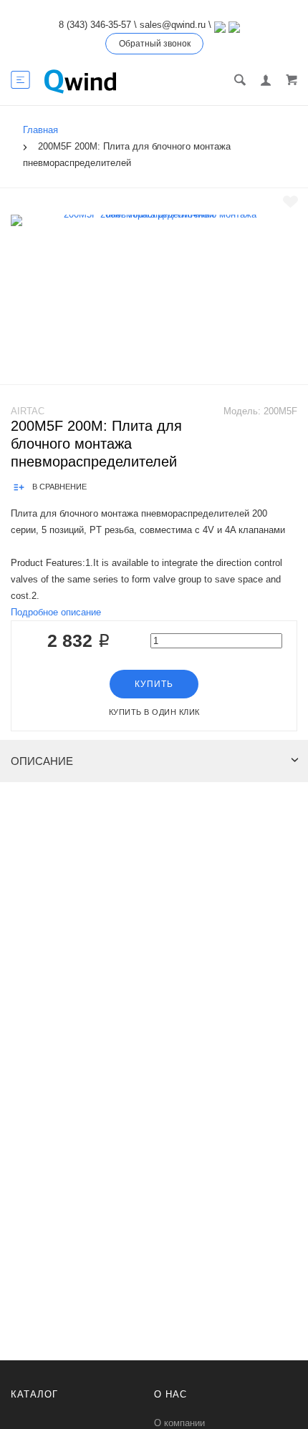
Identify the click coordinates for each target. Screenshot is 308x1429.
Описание (42, 761)
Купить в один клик (154, 712)
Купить (154, 684)
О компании (179, 1423)
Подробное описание (56, 612)
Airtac (27, 411)
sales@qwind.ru (173, 24)
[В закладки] (290, 201)
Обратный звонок (155, 44)
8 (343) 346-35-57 (95, 24)
